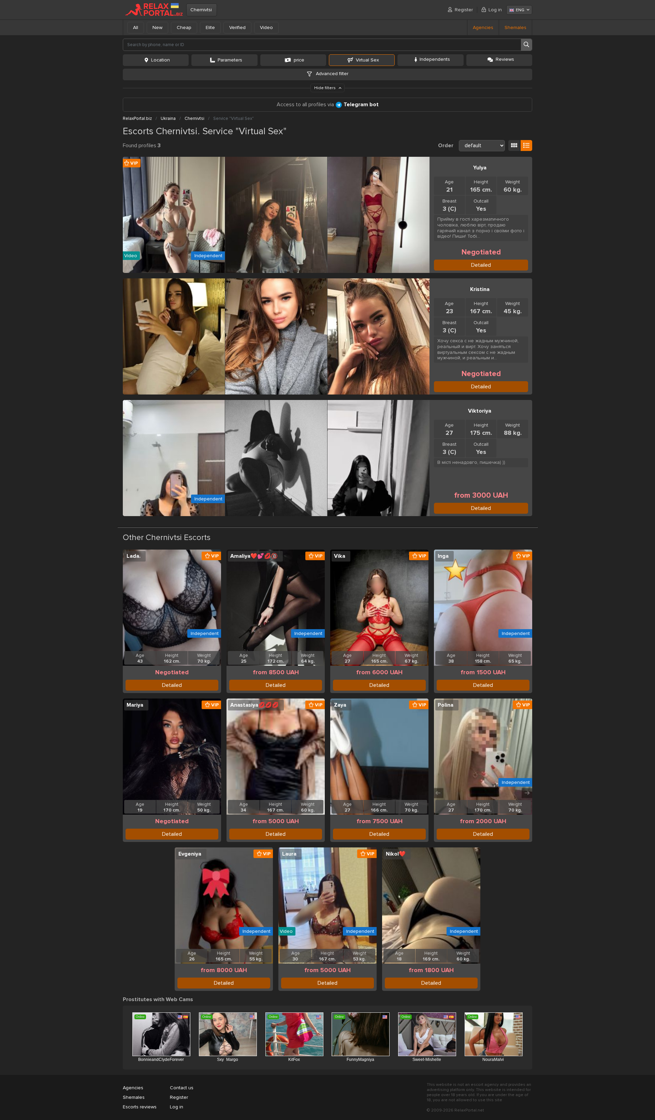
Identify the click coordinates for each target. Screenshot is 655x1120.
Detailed (481, 265)
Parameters (230, 60)
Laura (289, 854)
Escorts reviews (140, 1107)
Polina (445, 705)
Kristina (480, 289)
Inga (443, 556)
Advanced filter (331, 74)
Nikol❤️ (396, 854)
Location (160, 60)
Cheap (184, 27)
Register (464, 10)
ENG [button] (520, 10)
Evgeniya (189, 854)
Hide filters (325, 88)
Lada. (134, 556)
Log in (495, 10)
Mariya (135, 705)
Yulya (479, 167)
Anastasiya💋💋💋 (254, 705)
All (135, 27)
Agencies (483, 27)
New (157, 27)
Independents (435, 59)
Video (266, 27)
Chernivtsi (201, 10)
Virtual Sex (367, 60)
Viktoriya (479, 410)
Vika (339, 556)
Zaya (340, 705)
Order (445, 145)
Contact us (181, 1088)
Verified (237, 27)
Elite (210, 27)
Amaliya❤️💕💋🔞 (254, 556)
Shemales (515, 27)
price (299, 60)
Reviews (505, 59)
